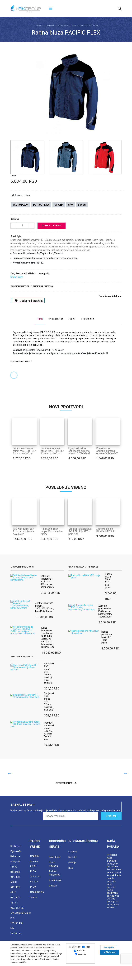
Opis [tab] (40, 319)
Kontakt (72, 857)
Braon (82, 205)
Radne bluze (63, 26)
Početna (39, 26)
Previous (12, 92)
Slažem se (110, 952)
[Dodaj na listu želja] (32, 440)
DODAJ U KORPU (51, 225)
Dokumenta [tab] (87, 319)
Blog (70, 868)
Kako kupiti (54, 857)
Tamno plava (20, 205)
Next (119, 92)
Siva (70, 205)
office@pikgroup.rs (20, 913)
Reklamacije (55, 880)
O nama (72, 851)
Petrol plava (41, 205)
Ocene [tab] (72, 319)
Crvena (58, 205)
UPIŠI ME (111, 816)
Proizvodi (50, 26)
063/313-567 (17, 908)
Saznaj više (109, 947)
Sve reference (64, 783)
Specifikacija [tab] (55, 319)
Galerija (72, 862)
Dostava (53, 885)
